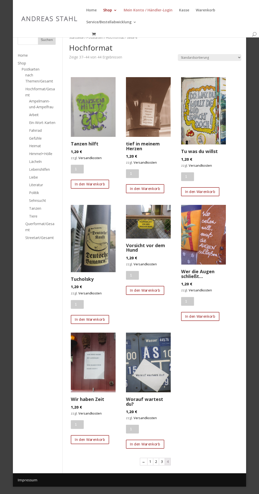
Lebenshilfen (39, 169)
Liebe (33, 177)
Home (91, 10)
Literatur (36, 184)
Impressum (27, 480)
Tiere (33, 216)
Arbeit (34, 114)
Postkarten (95, 37)
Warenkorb (205, 10)
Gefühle (35, 138)
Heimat (35, 145)
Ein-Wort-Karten (42, 122)
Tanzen (35, 208)
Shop (107, 10)
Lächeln (35, 161)
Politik (34, 192)
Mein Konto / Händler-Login (148, 10)
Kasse (184, 10)
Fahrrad (35, 130)
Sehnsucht (37, 200)
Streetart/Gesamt (39, 237)
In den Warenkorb (90, 184)
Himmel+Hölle (40, 153)
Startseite (76, 37)
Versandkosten (90, 158)
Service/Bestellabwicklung (109, 22)
